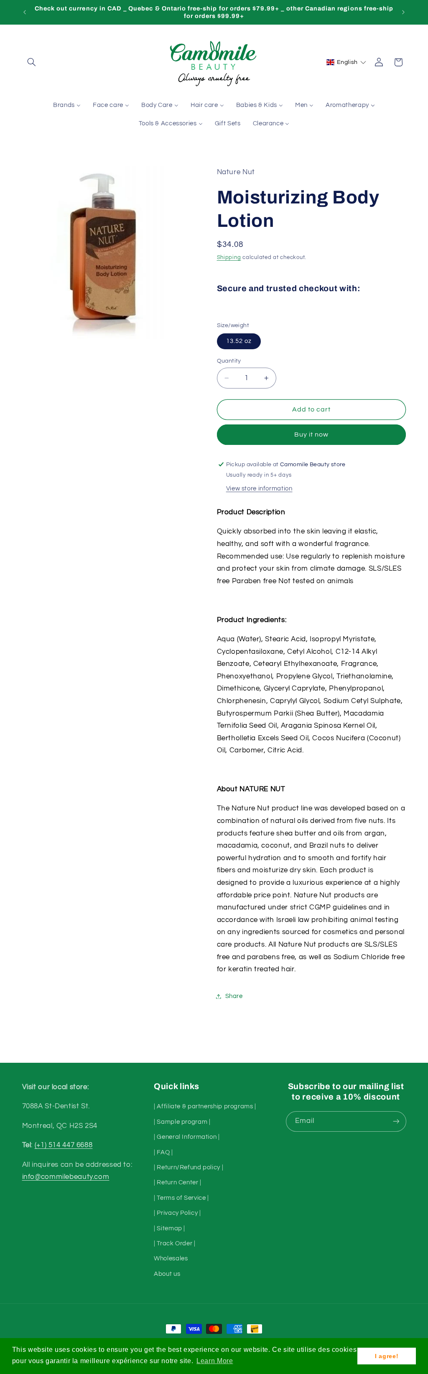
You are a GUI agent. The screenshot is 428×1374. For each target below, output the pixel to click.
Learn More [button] (214, 1360)
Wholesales (171, 1258)
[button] (31, 62)
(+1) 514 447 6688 (64, 1145)
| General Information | (187, 1137)
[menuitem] (67, 105)
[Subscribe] (395, 1121)
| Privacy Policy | (177, 1213)
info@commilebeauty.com (66, 1177)
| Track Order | (174, 1243)
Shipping (229, 257)
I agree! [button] (386, 1356)
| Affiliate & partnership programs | (205, 1106)
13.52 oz (239, 341)
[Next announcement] (403, 12)
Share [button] (234, 996)
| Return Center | (177, 1182)
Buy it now (311, 434)
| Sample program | (182, 1122)
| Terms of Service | (181, 1198)
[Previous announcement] (24, 12)
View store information (259, 488)
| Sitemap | (169, 1228)
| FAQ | (163, 1152)
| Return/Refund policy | (188, 1167)
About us (167, 1274)
